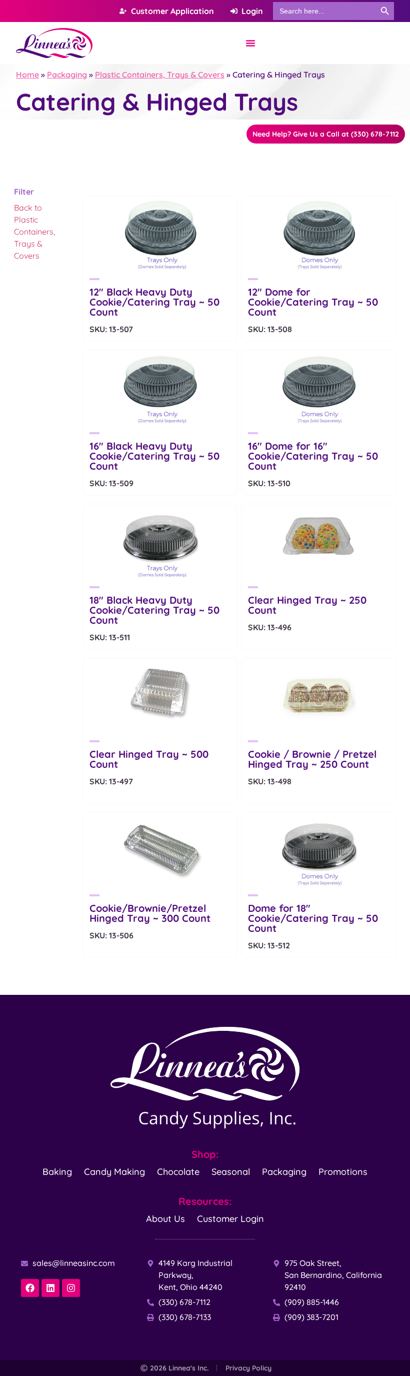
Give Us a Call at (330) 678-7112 (325, 134)
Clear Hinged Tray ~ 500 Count (149, 759)
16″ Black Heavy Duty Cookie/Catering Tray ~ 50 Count (155, 456)
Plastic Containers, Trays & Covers (159, 75)
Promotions (343, 1171)
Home (27, 75)
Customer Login (230, 1218)
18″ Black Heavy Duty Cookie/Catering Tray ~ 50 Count (155, 610)
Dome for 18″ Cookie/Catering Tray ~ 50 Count (313, 918)
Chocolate (178, 1171)
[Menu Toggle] (251, 43)
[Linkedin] (51, 1288)
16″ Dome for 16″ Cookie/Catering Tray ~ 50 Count (313, 456)
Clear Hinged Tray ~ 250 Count (307, 605)
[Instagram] (71, 1288)
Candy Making (114, 1171)
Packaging (67, 75)
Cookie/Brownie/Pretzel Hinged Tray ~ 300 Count (150, 913)
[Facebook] (30, 1288)
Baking (57, 1171)
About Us (165, 1218)
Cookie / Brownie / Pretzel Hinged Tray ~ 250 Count (312, 759)
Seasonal (231, 1171)
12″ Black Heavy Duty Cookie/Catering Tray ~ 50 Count (155, 302)
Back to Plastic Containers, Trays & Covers (34, 232)
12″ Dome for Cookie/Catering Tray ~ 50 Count (313, 302)
